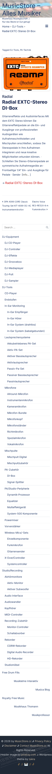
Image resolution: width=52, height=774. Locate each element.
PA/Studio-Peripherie (17, 488)
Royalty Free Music (13, 698)
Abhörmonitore (13, 576)
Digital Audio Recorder (20, 652)
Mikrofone (10, 387)
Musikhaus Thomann (26, 706)
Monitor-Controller (17, 627)
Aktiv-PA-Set (15, 349)
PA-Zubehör (12, 469)
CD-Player (11, 293)
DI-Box (11, 475)
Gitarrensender (16, 551)
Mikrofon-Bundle (17, 412)
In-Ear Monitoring (15, 305)
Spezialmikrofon (16, 438)
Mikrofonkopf (15, 419)
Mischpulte (11, 450)
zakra (32, 759)
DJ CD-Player (13, 242)
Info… (26, 174)
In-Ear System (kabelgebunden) (26, 330)
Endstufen (10, 299)
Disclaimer (10, 745)
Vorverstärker (12, 526)
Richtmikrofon (15, 431)
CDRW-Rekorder (16, 645)
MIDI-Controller (14, 614)
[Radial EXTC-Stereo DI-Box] (26, 72)
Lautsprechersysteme (17, 337)
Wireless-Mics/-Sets (16, 532)
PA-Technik (25, 50)
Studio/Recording (12, 570)
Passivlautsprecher (18, 381)
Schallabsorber (16, 633)
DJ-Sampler (11, 280)
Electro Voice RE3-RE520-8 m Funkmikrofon (40, 205)
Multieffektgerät (16, 507)
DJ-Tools (14, 50)
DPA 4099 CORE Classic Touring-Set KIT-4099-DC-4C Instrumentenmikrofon (16, 205)
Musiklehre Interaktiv (26, 681)
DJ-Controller (12, 249)
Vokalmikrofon (15, 444)
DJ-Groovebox (13, 261)
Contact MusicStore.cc (33, 745)
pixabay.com (28, 754)
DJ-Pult (9, 274)
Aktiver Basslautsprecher (22, 356)
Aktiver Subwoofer (18, 589)
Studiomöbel (12, 664)
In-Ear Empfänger (17, 312)
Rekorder (10, 639)
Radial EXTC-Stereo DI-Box (24, 183)
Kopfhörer (10, 608)
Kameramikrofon (16, 406)
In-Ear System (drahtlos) (21, 324)
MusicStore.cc (23, 741)
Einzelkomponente (18, 538)
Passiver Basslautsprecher (22, 375)
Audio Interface (14, 595)
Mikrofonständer (16, 425)
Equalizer (12, 501)
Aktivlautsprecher (17, 362)
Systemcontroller (17, 564)
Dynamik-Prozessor (18, 494)
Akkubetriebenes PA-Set (21, 343)
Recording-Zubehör (16, 620)
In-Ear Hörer (14, 318)
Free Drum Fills (10, 672)
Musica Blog (43, 689)
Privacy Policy (43, 741)
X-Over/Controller (15, 557)
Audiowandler (13, 601)
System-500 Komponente (22, 513)
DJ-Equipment (10, 236)
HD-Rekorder (15, 658)
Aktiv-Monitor (15, 582)
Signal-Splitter (15, 482)
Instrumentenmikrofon (20, 400)
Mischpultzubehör (17, 463)
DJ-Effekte (11, 255)
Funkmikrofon (15, 545)
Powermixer (11, 520)
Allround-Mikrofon (17, 393)
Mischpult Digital (17, 456)
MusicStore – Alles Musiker (21, 9)
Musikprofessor (41, 714)
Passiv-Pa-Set (15, 368)
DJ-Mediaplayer (14, 268)
